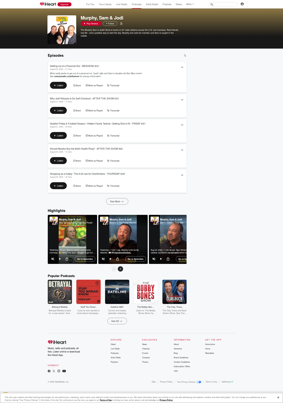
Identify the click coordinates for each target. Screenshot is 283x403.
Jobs (176, 370)
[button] (121, 23)
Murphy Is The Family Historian (123, 222)
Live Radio (121, 4)
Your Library (105, 4)
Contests (146, 357)
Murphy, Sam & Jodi (70, 219)
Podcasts (137, 4)
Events (145, 353)
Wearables (209, 353)
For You (90, 4)
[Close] (278, 397)
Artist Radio (152, 4)
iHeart (113, 344)
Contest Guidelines (182, 361)
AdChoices (226, 381)
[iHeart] (48, 4)
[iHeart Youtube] (64, 371)
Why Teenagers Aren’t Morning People (76, 222)
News (179, 4)
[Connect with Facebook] (49, 371)
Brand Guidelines (181, 357)
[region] (72, 239)
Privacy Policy (166, 381)
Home (207, 348)
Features (146, 348)
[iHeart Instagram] (58, 371)
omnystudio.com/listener (66, 76)
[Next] (120, 269)
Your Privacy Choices (186, 381)
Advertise (178, 348)
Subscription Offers (182, 366)
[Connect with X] (54, 371)
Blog (176, 353)
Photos (145, 361)
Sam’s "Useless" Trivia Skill (171, 222)
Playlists (167, 4)
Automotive (210, 344)
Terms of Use (211, 381)
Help (154, 381)
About (176, 344)
